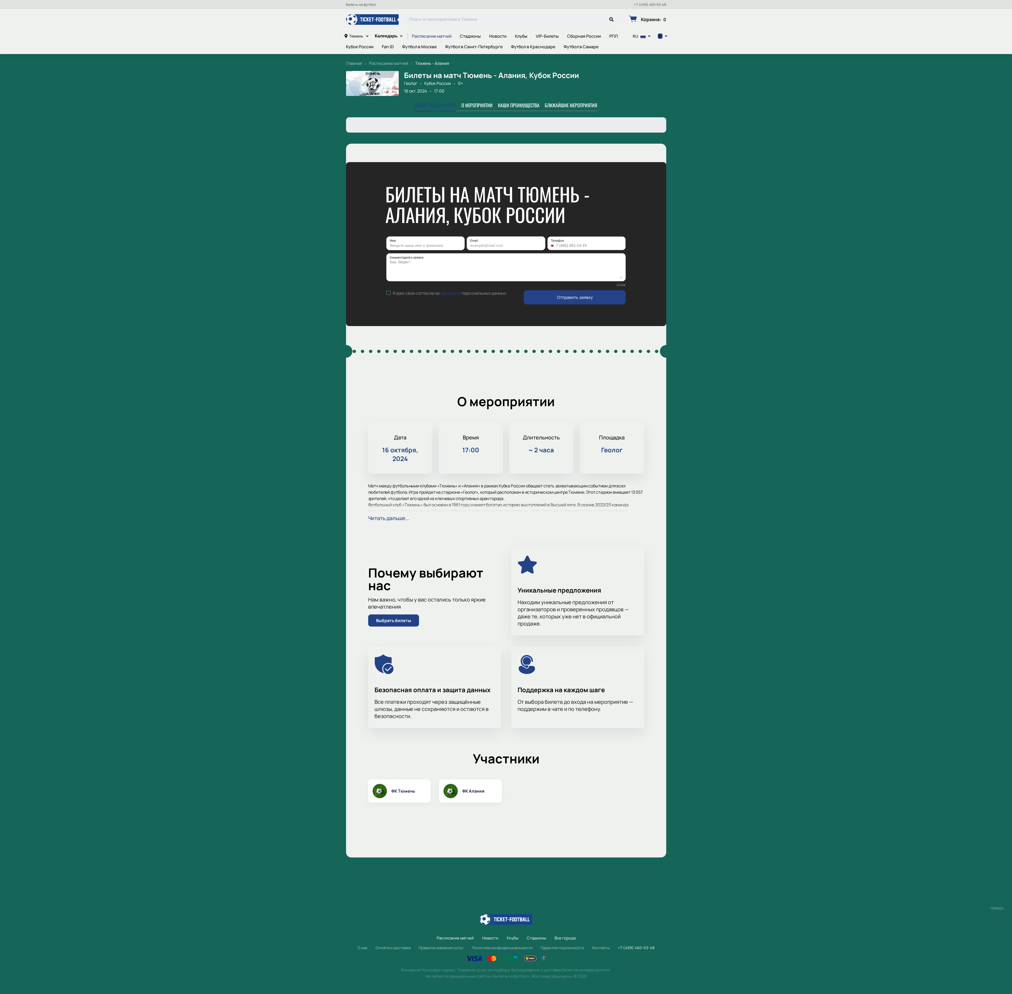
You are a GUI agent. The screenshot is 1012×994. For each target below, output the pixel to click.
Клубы (521, 36)
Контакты (601, 948)
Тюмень (356, 35)
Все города (565, 938)
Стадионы (470, 36)
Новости (498, 36)
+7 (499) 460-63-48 (650, 4)
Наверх (997, 908)
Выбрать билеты (393, 620)
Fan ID (388, 47)
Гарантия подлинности (562, 948)
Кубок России (359, 47)
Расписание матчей (431, 36)
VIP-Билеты (547, 36)
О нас (362, 948)
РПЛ (613, 36)
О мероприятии (477, 105)
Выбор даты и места (435, 105)
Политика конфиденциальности (502, 948)
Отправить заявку (575, 297)
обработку (450, 293)
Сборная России (584, 36)
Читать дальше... (388, 518)
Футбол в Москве (419, 47)
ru (635, 36)
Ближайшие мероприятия (571, 105)
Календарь (386, 36)
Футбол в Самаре (581, 47)
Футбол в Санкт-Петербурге (474, 47)
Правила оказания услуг (441, 948)
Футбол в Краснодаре (533, 47)
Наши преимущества (518, 105)
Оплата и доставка (393, 948)
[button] (553, 245)
